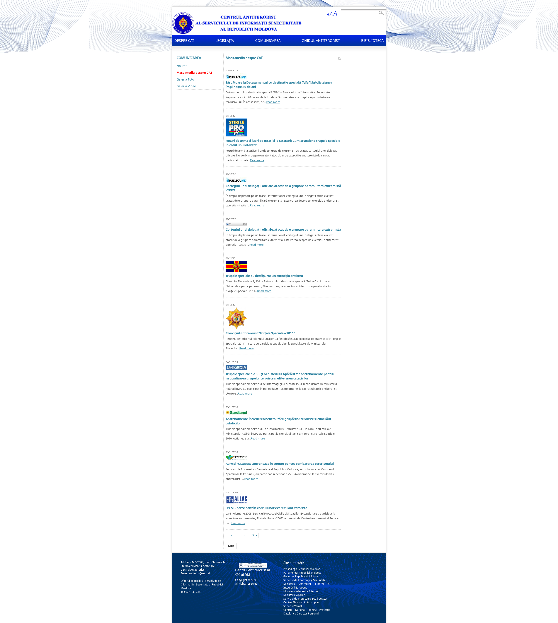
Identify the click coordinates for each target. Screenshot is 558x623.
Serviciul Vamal (292, 606)
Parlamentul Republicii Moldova (302, 573)
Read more (273, 102)
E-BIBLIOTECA (372, 40)
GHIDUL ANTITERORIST (321, 40)
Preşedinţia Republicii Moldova (301, 569)
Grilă (231, 546)
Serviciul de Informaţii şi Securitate (304, 580)
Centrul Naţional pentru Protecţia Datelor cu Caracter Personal (306, 611)
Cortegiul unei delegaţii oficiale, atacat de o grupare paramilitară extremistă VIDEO (283, 188)
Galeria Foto (185, 79)
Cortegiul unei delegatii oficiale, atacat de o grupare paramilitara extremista (283, 229)
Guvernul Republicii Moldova (300, 576)
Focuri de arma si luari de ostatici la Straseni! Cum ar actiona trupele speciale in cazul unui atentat (283, 142)
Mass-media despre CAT (194, 72)
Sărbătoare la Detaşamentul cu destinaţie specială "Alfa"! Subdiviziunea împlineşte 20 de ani (279, 84)
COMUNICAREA (268, 40)
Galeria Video (186, 86)
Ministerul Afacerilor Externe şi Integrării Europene (306, 585)
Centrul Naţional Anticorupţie (301, 602)
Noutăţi (182, 66)
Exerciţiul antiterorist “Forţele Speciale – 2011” (260, 333)
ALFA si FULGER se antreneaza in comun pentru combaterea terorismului (280, 463)
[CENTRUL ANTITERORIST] (237, 33)
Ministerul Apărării (294, 595)
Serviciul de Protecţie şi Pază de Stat (305, 599)
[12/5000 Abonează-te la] (339, 58)
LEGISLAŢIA (225, 40)
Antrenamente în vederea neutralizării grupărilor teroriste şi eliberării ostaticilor (278, 421)
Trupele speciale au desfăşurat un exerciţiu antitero (264, 275)
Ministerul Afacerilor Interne (300, 591)
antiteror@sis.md (199, 573)
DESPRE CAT (184, 40)
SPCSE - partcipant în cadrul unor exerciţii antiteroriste (266, 508)
